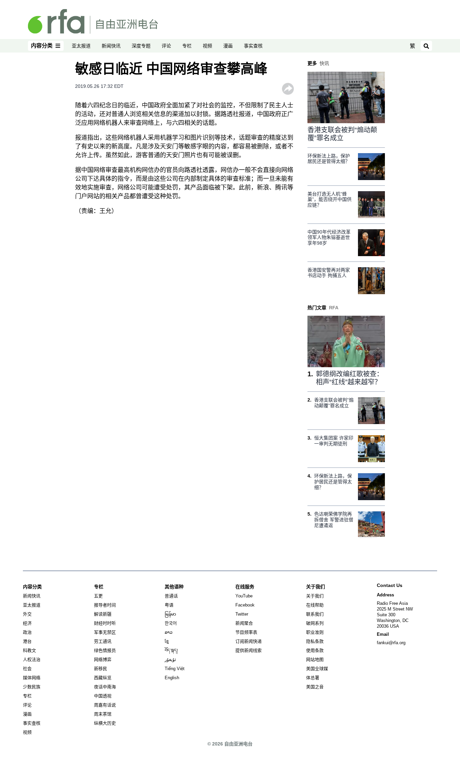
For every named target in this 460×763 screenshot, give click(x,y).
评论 (166, 45)
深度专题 (141, 45)
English (172, 677)
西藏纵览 (102, 677)
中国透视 (102, 695)
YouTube (244, 595)
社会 (27, 668)
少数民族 (31, 686)
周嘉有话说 (105, 704)
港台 (27, 641)
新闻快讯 (111, 45)
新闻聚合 (244, 623)
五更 (98, 595)
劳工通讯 (102, 641)
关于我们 (315, 595)
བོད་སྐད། (171, 650)
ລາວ (168, 632)
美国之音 (315, 686)
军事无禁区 (105, 632)
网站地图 (315, 659)
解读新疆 (102, 614)
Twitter (241, 614)
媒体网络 (31, 677)
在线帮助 (315, 605)
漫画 (228, 45)
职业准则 (315, 632)
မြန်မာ (170, 614)
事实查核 (253, 45)
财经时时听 (105, 623)
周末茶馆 (102, 714)
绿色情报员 (105, 650)
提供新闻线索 (248, 650)
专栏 (187, 45)
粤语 (169, 605)
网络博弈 (102, 659)
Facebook (245, 605)
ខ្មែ (167, 641)
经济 (27, 623)
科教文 (29, 650)
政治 (27, 632)
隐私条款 (315, 641)
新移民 (100, 668)
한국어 (171, 623)
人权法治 (31, 659)
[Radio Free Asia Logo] (93, 21)
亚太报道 (81, 45)
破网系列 (315, 623)
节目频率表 (246, 632)
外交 (27, 614)
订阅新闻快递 (248, 641)
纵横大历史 (105, 723)
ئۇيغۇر (170, 659)
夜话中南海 (105, 686)
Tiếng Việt (175, 668)
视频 (207, 45)
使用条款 (315, 650)
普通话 (171, 595)
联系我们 (315, 614)
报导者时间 (105, 605)
